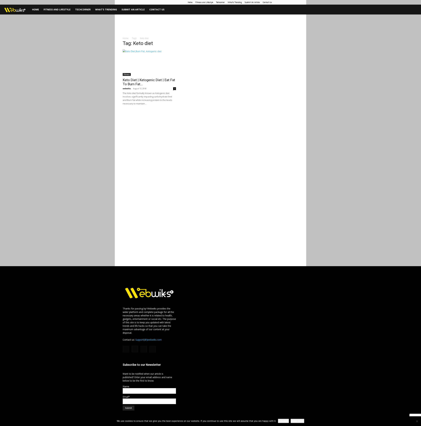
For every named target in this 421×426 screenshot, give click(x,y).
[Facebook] (279, 2)
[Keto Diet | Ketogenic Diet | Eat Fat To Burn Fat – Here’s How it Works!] (149, 63)
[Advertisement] (210, 25)
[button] (417, 9)
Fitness (127, 74)
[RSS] (290, 2)
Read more (297, 421)
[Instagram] (285, 2)
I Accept (283, 421)
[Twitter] (295, 2)
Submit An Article (252, 2)
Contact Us (267, 2)
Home (190, 2)
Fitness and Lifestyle (204, 2)
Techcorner (220, 2)
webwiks (127, 88)
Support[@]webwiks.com (148, 339)
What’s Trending (235, 2)
